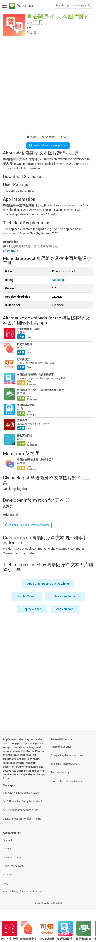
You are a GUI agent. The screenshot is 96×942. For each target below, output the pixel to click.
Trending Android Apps (64, 763)
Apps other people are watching (48, 583)
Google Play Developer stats (67, 755)
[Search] (89, 6)
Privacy (7, 848)
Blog (5, 883)
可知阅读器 (23, 359)
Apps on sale (64, 609)
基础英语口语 (24, 435)
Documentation (12, 857)
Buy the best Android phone (66, 781)
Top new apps (32, 609)
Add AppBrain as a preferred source (29, 525)
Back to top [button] (86, 908)
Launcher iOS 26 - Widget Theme (22, 818)
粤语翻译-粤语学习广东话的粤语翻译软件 (40, 390)
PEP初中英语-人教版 (29, 329)
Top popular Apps (61, 772)
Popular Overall (26, 596)
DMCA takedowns (13, 865)
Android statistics (61, 746)
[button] (48, 514)
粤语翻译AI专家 (26, 405)
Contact (7, 840)
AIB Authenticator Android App (20, 810)
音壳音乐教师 (24, 344)
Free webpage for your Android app (23, 891)
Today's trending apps (65, 596)
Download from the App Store (49, 145)
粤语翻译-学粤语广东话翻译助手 (35, 374)
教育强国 (22, 420)
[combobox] (70, 5)
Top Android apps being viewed (21, 792)
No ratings (58, 280)
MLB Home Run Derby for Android (22, 801)
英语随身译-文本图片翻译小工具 (35, 459)
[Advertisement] (48, 85)
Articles (7, 874)
